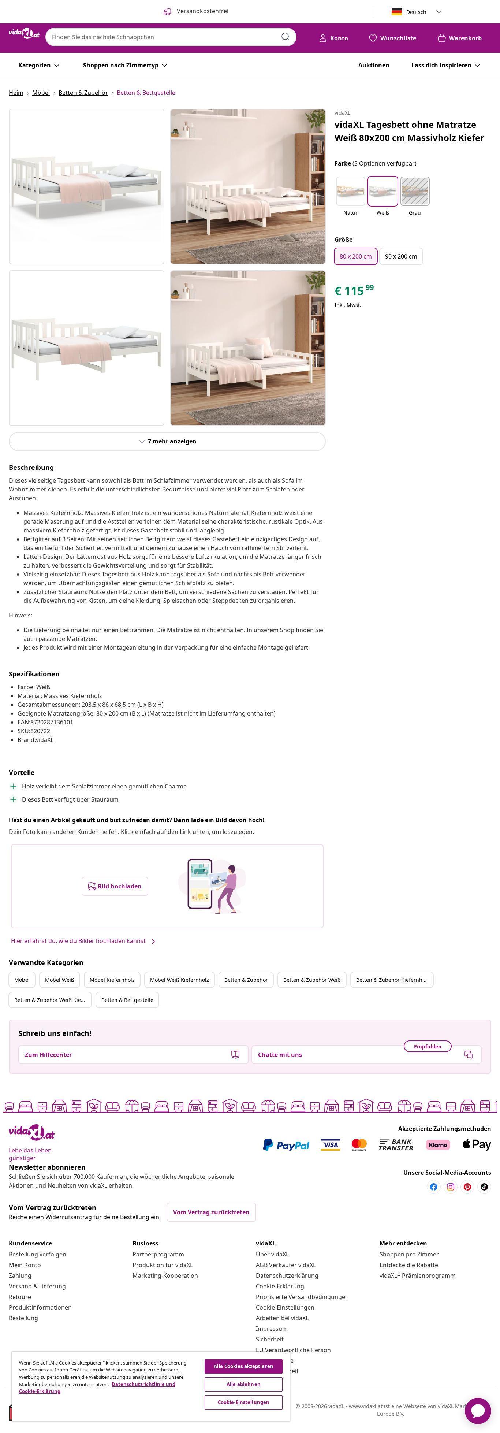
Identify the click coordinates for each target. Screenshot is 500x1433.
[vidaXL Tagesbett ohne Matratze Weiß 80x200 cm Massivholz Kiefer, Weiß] (87, 186)
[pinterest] (467, 1187)
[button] (350, 201)
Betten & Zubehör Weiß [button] (312, 979)
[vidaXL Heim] (24, 33)
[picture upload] (212, 886)
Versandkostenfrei (201, 11)
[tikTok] (484, 1187)
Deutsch (416, 11)
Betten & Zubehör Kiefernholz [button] (392, 979)
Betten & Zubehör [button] (246, 979)
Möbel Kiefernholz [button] (112, 979)
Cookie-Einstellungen (285, 1307)
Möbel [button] (22, 979)
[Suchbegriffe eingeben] (285, 36)
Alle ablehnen (244, 1384)
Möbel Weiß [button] (59, 979)
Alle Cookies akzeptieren (243, 1366)
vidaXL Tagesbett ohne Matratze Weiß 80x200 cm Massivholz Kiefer (409, 131)
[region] (151, 1386)
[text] (355, 292)
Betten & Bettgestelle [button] (127, 999)
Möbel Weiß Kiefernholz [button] (179, 979)
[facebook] (433, 1187)
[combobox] (170, 37)
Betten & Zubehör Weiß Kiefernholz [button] (52, 999)
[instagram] (450, 1187)
